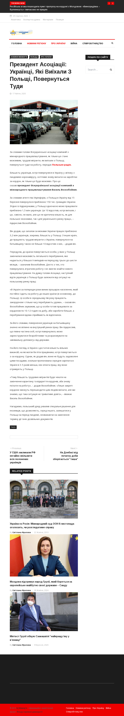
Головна (16, 43)
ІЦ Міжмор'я (21, 708)
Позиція (60, 19)
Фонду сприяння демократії (29, 712)
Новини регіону (36, 43)
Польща (34, 57)
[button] (109, 3)
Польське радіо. (62, 164)
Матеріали (48, 19)
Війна (74, 43)
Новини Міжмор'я (19, 57)
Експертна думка (31, 19)
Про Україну (58, 43)
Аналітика (16, 19)
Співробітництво (92, 43)
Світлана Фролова (21, 532)
